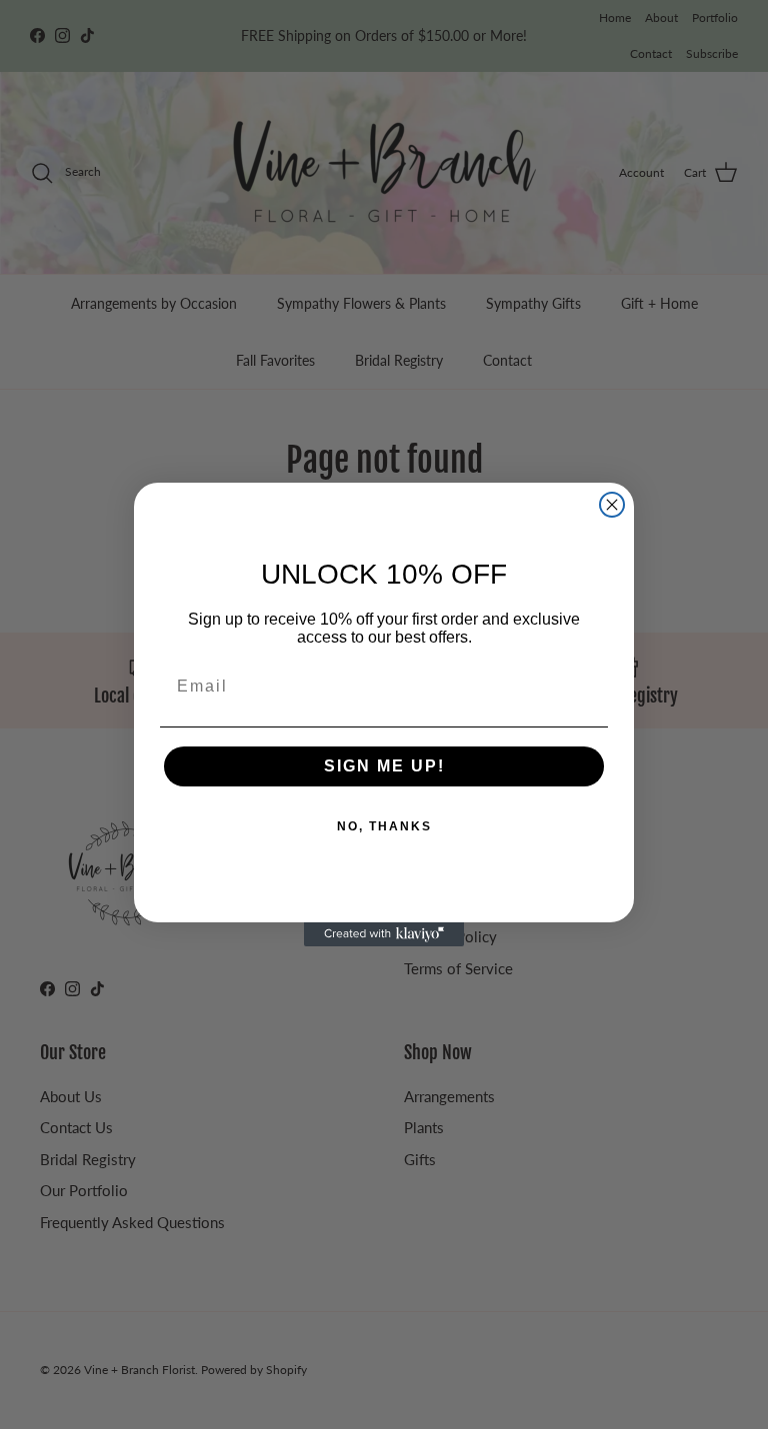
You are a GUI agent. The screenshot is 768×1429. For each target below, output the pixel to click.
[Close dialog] (612, 505)
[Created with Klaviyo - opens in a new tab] (384, 934)
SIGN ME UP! (384, 765)
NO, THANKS (384, 826)
